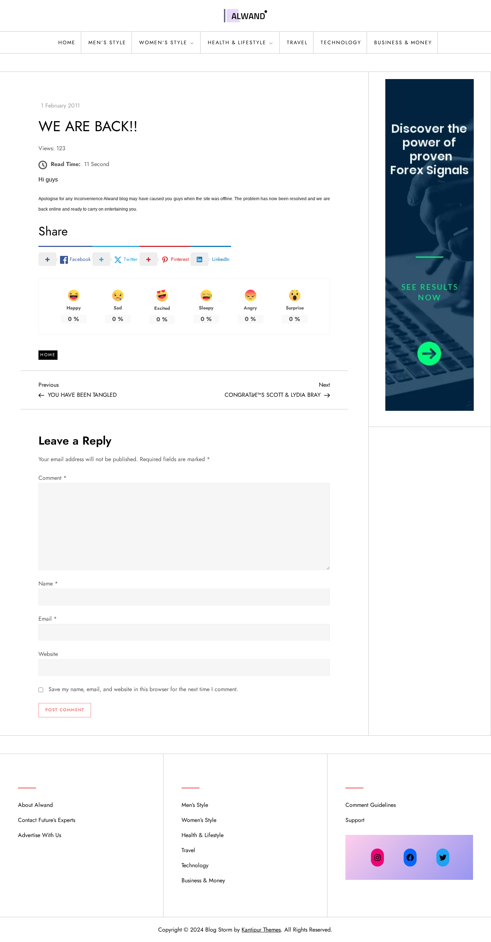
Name (48, 583)
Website (48, 654)
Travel (297, 42)
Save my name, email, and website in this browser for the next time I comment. (143, 689)
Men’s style (107, 42)
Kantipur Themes (261, 929)
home (66, 42)
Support (354, 820)
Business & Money (403, 42)
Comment (52, 478)
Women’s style (163, 42)
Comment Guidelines (370, 805)
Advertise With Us (39, 835)
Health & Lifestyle (237, 42)
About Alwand (35, 805)
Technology (341, 42)
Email (47, 619)
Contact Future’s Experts (46, 820)
